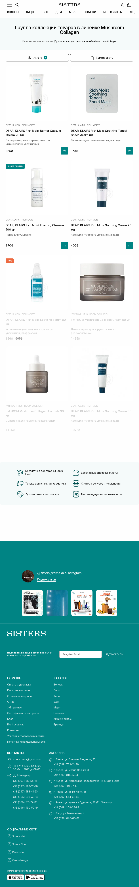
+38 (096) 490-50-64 (26, 807)
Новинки (59, 713)
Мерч (57, 707)
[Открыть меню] (9, 4)
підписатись (114, 654)
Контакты (13, 730)
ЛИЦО (30, 12)
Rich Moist (28, 125)
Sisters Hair (18, 836)
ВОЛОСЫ (13, 12)
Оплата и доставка (19, 684)
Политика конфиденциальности (26, 741)
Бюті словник (15, 724)
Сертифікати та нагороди (23, 713)
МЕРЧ (72, 12)
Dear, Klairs (13, 125)
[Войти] (121, 4)
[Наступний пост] (111, 603)
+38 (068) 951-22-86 (25, 802)
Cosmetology (20, 860)
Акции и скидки (63, 718)
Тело (57, 696)
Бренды (58, 724)
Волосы (58, 684)
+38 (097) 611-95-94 (66, 775)
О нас (10, 701)
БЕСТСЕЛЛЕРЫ (112, 12)
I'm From (76, 314)
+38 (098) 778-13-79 (66, 764)
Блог (10, 718)
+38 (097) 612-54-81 (25, 780)
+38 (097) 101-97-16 (65, 785)
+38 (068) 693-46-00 (26, 796)
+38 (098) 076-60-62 (66, 818)
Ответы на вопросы (19, 696)
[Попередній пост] (28, 603)
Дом (56, 701)
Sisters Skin (19, 844)
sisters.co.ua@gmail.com (27, 759)
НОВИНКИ (89, 12)
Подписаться (46, 579)
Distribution (18, 852)
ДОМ (58, 12)
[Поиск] (17, 4)
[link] (129, 4)
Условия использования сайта (26, 736)
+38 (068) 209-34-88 (66, 807)
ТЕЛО (44, 12)
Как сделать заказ (18, 690)
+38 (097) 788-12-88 (25, 786)
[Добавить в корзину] (64, 151)
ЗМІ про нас (14, 707)
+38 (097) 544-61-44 (66, 796)
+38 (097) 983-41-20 (25, 791)
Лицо (57, 690)
